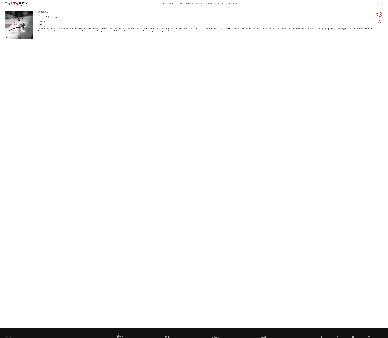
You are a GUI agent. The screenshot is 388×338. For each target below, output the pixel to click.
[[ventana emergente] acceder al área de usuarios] (382, 4)
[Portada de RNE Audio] (18, 4)
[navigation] (201, 4)
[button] (5, 4)
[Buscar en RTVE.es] (377, 4)
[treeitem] (167, 4)
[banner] (18, 4)
